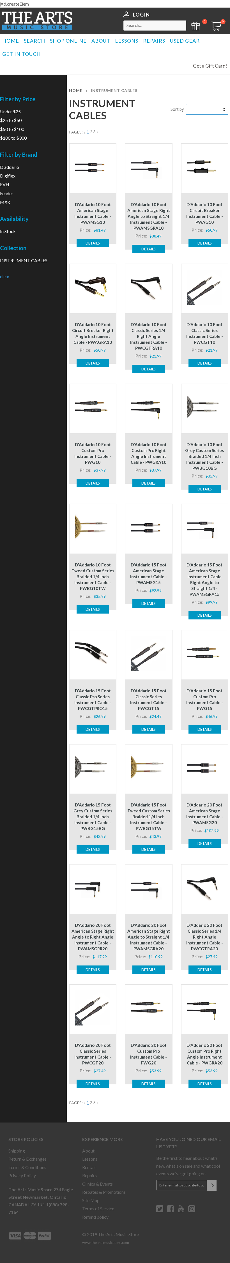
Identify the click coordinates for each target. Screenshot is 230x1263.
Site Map (91, 1200)
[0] (214, 28)
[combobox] (154, 25)
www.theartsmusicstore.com (105, 1242)
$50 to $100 (12, 129)
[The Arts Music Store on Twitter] (159, 1211)
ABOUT (100, 41)
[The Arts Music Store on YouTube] (181, 1211)
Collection (13, 248)
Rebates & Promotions (104, 1192)
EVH (4, 184)
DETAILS (93, 243)
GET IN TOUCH (21, 54)
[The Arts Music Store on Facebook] (170, 1211)
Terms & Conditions (27, 1167)
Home (75, 90)
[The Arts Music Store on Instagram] (191, 1211)
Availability (14, 218)
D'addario (9, 167)
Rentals (89, 1167)
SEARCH (34, 41)
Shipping (16, 1150)
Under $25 (10, 111)
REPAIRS (154, 41)
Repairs (89, 1175)
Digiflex (7, 175)
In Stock (8, 231)
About (88, 1150)
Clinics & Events (97, 1183)
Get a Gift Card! (210, 66)
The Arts (37, 21)
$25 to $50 (11, 120)
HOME (10, 41)
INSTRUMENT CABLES (23, 260)
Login (141, 14)
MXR (5, 202)
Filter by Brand (18, 154)
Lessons (89, 1158)
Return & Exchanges (27, 1158)
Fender (6, 193)
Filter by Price (17, 99)
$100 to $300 (13, 137)
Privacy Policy (22, 1175)
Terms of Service (98, 1208)
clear (5, 276)
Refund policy (95, 1217)
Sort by (177, 109)
